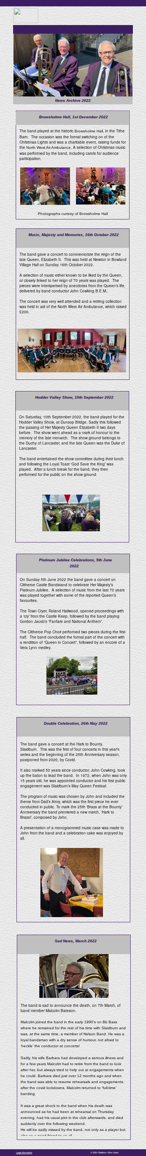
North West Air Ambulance (48, 147)
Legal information (24, 1153)
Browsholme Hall (88, 131)
